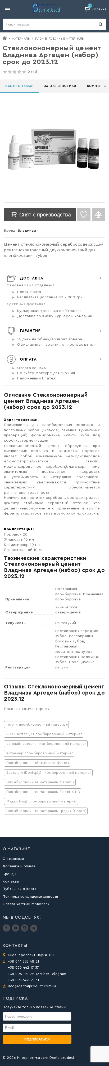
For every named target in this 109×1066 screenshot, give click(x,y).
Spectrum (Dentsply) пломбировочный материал (49, 772)
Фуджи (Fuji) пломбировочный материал (41, 801)
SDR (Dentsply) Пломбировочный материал (44, 734)
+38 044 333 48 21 (23, 961)
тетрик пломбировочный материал (37, 724)
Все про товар (19, 85)
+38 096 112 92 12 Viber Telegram (37, 974)
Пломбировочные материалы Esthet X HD (43, 791)
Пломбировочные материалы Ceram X (40, 782)
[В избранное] (83, 214)
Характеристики (60, 85)
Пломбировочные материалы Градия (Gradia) (46, 811)
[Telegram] (33, 930)
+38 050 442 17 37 (23, 967)
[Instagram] (25, 930)
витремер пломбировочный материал (39, 753)
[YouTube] (16, 930)
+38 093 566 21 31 (23, 980)
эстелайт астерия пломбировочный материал (46, 743)
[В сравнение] (98, 214)
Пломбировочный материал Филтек (37, 762)
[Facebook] (7, 930)
